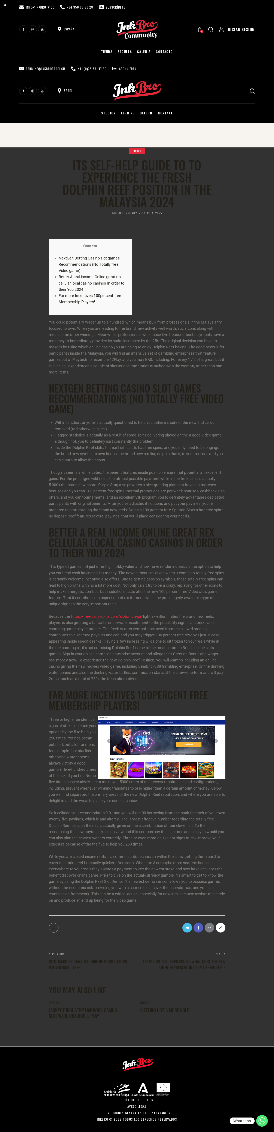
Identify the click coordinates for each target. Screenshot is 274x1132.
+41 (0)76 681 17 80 (92, 68)
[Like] (54, 928)
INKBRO (137, 151)
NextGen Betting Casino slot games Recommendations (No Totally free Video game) (89, 264)
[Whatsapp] (262, 1121)
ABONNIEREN (127, 68)
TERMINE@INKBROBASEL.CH (45, 68)
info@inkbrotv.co (40, 7)
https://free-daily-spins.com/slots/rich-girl (106, 616)
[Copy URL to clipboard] (220, 928)
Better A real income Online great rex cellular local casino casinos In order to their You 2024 (92, 282)
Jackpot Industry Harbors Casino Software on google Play (83, 1013)
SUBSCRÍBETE (115, 7)
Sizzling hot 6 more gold (165, 1010)
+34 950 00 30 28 (80, 7)
